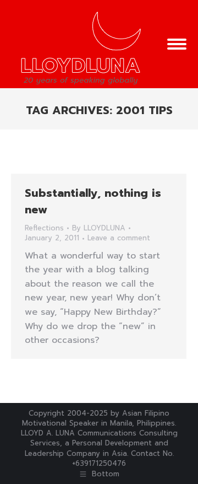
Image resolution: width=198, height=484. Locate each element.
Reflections (44, 228)
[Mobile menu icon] (177, 44)
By (98, 228)
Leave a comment (118, 238)
